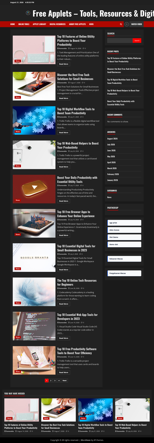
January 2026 (112, 180)
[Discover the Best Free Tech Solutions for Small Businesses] (58, 409)
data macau (114, 230)
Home (12, 24)
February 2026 (113, 174)
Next (65, 380)
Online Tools (23, 24)
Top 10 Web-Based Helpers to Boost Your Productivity (34, 155)
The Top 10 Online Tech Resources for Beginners (34, 292)
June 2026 (111, 150)
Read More (64, 64)
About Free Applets (77, 24)
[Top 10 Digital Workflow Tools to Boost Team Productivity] (95, 409)
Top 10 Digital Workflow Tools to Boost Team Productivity (34, 120)
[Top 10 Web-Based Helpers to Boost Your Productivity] (132, 409)
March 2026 (112, 168)
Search (110, 33)
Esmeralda (63, 48)
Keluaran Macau (116, 259)
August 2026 (112, 138)
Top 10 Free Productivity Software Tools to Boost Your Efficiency (34, 360)
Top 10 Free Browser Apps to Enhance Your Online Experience (34, 223)
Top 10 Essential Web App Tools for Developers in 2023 (34, 326)
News (91, 24)
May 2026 (111, 156)
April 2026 (111, 162)
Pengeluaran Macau (117, 273)
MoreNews (86, 440)
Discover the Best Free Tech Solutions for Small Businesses (34, 86)
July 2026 (111, 144)
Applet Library (39, 24)
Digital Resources (57, 24)
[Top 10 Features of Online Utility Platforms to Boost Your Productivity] (21, 409)
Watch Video (136, 24)
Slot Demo (113, 237)
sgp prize (113, 223)
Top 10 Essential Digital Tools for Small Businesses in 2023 (34, 257)
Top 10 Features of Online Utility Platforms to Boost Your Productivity (34, 50)
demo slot (113, 244)
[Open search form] (121, 24)
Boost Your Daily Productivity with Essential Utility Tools (34, 189)
